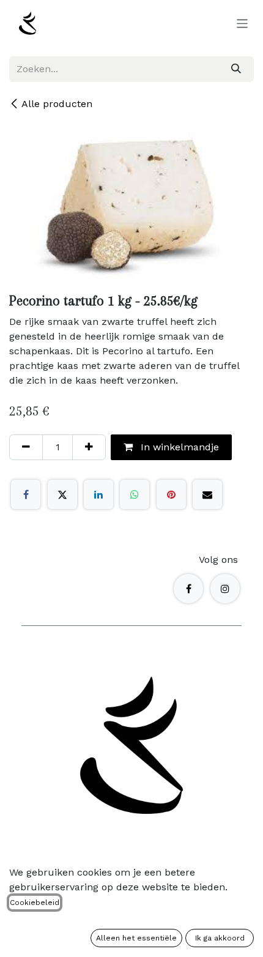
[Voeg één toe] (89, 447)
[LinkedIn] (98, 494)
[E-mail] (207, 494)
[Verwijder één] (26, 447)
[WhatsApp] (134, 494)
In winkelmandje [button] (178, 447)
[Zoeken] (236, 69)
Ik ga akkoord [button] (220, 938)
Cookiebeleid (34, 902)
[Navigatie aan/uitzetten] (242, 23)
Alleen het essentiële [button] (136, 938)
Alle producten (56, 104)
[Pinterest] (171, 494)
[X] (62, 494)
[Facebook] (25, 494)
